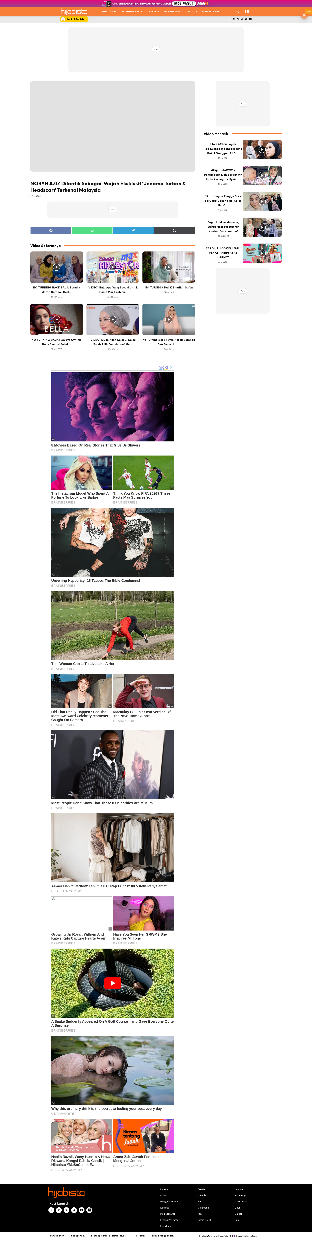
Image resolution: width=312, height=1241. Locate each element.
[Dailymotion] (250, 19)
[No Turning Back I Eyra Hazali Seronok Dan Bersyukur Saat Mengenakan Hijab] (168, 319)
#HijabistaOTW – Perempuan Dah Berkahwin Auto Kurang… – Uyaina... (223, 174)
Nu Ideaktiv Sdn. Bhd (225, 1236)
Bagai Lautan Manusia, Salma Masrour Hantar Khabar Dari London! (223, 226)
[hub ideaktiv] (247, 10)
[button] (237, 11)
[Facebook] (230, 19)
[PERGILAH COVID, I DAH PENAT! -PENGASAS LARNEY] (262, 253)
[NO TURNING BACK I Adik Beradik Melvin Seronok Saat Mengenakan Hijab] (56, 267)
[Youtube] (246, 19)
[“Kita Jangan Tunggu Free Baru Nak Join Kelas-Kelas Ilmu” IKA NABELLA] (262, 201)
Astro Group (252, 1236)
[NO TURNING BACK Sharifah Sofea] (168, 267)
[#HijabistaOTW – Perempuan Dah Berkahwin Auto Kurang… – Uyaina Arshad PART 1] (262, 175)
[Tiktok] (242, 19)
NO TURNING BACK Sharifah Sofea (169, 287)
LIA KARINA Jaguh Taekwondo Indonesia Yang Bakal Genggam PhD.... (223, 149)
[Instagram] (234, 19)
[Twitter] (238, 19)
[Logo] (74, 11)
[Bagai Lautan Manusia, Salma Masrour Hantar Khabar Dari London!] (262, 227)
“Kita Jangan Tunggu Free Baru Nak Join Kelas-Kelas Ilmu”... (223, 200)
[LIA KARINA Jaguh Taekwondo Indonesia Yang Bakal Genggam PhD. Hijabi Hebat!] (262, 149)
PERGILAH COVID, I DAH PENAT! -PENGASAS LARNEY (223, 252)
